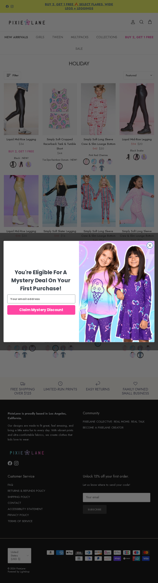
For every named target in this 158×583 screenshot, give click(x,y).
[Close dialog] (150, 245)
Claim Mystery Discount (41, 309)
